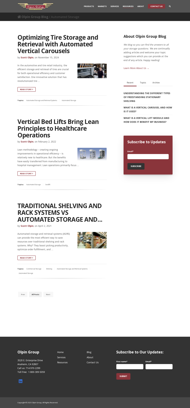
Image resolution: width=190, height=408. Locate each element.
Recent (130, 82)
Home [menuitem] (60, 352)
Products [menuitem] (89, 6)
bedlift (47, 184)
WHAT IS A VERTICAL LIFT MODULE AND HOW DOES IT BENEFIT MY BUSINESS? (146, 119)
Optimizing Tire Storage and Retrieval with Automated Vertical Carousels (57, 44)
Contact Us (156, 6)
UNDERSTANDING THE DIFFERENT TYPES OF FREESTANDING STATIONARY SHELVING (147, 97)
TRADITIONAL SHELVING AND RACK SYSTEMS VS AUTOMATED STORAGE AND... (59, 212)
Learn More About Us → (136, 68)
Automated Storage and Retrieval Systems (41, 100)
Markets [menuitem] (102, 6)
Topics (143, 82)
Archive (156, 82)
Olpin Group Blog (35, 17)
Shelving (49, 269)
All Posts (35, 294)
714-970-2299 (33, 368)
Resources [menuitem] (128, 6)
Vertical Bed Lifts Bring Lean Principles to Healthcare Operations (58, 128)
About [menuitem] (140, 6)
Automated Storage (69, 100)
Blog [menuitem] (89, 352)
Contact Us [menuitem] (93, 362)
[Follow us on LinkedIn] (20, 381)
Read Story (26, 89)
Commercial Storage (33, 269)
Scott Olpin (27, 57)
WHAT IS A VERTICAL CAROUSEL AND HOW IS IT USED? (148, 109)
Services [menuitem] (115, 6)
